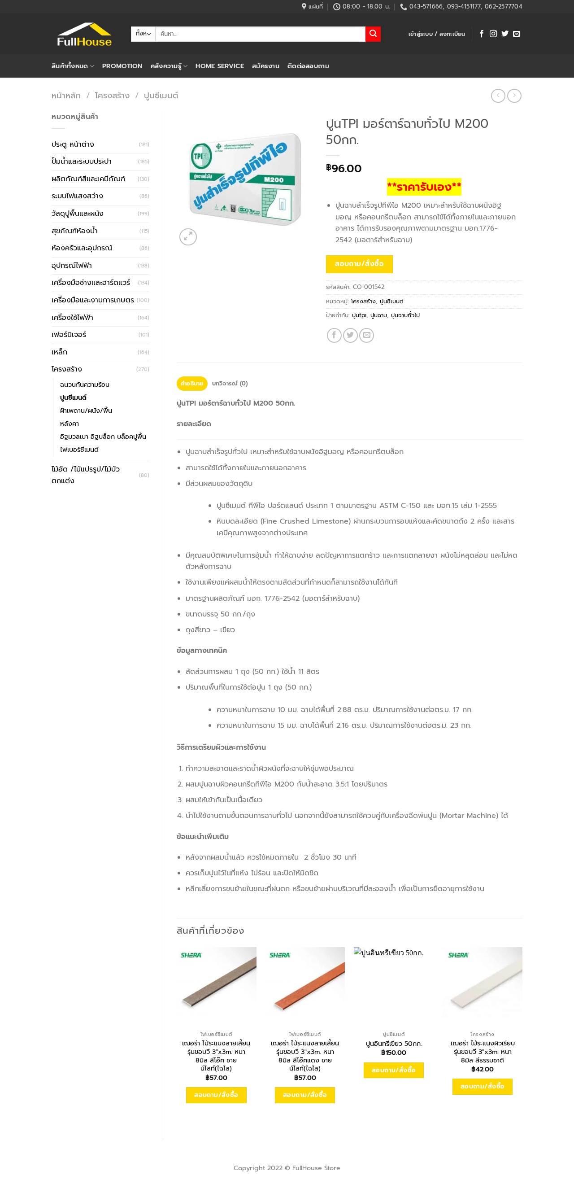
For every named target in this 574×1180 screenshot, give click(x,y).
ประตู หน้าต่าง (73, 144)
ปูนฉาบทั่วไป (405, 315)
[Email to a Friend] (366, 335)
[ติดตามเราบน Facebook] (481, 34)
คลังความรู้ (166, 66)
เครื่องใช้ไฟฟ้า (72, 317)
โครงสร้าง (112, 95)
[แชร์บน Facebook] (334, 335)
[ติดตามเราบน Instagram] (493, 34)
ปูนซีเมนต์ (161, 95)
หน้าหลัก (66, 95)
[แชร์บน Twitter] (350, 335)
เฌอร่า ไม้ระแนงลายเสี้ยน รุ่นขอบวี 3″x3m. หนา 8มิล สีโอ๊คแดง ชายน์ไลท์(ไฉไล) (305, 1056)
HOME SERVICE (220, 66)
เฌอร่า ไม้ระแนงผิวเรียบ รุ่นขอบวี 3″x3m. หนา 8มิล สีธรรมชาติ (483, 1051)
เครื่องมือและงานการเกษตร (93, 300)
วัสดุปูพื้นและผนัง (78, 213)
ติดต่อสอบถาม (308, 66)
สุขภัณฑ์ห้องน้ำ (75, 231)
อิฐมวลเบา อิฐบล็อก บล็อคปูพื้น (103, 436)
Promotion (122, 66)
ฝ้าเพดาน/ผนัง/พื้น (86, 410)
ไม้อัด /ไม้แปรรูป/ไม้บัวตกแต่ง (86, 475)
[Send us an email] (516, 34)
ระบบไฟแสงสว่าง (77, 196)
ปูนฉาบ (378, 315)
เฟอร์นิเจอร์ (69, 334)
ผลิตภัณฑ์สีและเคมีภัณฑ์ (88, 179)
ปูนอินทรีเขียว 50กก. (394, 1044)
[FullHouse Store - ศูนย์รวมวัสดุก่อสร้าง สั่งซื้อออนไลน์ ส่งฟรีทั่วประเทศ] (84, 34)
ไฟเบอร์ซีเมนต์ (79, 450)
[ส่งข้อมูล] (373, 34)
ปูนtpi (359, 315)
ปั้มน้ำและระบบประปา (82, 161)
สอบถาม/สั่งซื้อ (359, 263)
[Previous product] (514, 96)
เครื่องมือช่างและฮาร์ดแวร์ (91, 282)
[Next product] (498, 96)
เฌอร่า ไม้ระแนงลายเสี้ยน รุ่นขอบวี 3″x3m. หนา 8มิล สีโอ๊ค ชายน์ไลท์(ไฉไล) (216, 1056)
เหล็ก (59, 352)
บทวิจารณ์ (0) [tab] (230, 383)
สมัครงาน (265, 66)
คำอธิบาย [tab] (192, 383)
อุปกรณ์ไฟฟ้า (72, 265)
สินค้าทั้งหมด (70, 66)
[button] (437, 34)
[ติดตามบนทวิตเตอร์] (505, 34)
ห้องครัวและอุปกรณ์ (82, 248)
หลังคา (69, 423)
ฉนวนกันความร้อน (84, 384)
